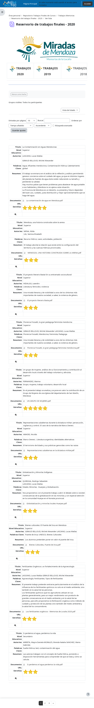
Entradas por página (17, 120)
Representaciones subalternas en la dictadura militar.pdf (50, 450)
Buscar (40, 120)
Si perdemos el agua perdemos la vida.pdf (45, 664)
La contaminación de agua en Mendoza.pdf (44, 200)
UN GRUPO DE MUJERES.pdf (39, 401)
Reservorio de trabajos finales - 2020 (26, 18)
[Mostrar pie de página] (88, 694)
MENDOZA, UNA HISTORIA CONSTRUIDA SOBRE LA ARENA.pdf (54, 252)
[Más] (15, 214)
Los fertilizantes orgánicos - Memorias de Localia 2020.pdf (50, 611)
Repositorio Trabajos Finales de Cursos (39, 15)
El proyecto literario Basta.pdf (39, 300)
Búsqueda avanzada (63, 125)
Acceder (87, 3)
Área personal (14, 15)
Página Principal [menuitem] (30, 3)
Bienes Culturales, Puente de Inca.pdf (44, 544)
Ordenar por (76, 120)
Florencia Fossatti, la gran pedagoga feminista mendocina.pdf (53, 348)
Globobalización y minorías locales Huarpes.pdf (47, 503)
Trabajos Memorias (66, 15)
